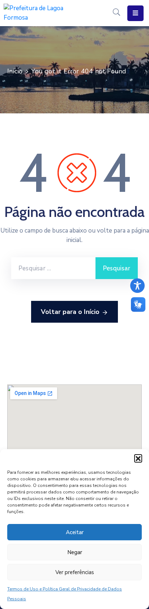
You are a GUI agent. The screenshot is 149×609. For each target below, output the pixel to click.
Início (14, 71)
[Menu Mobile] (135, 13)
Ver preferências (74, 572)
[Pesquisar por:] (53, 268)
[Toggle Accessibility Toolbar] (137, 286)
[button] (138, 458)
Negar (74, 552)
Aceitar (75, 532)
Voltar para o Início (70, 311)
